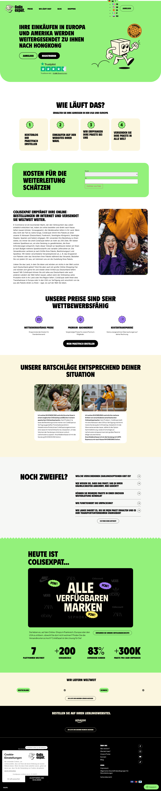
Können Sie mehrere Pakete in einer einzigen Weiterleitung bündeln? (99, 494)
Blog (60, 9)
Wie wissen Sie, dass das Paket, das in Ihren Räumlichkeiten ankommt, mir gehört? (99, 484)
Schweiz (104, 690)
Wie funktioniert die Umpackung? (94, 503)
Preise (30, 9)
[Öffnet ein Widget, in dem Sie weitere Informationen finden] (151, 787)
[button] (108, 476)
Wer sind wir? (105, 748)
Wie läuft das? (45, 9)
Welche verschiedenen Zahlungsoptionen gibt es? (103, 476)
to (86, 178)
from (87, 171)
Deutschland (23, 690)
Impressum (104, 768)
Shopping (72, 9)
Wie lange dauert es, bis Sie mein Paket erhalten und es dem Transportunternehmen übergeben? (105, 511)
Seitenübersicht (106, 777)
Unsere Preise (105, 754)
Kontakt (103, 757)
